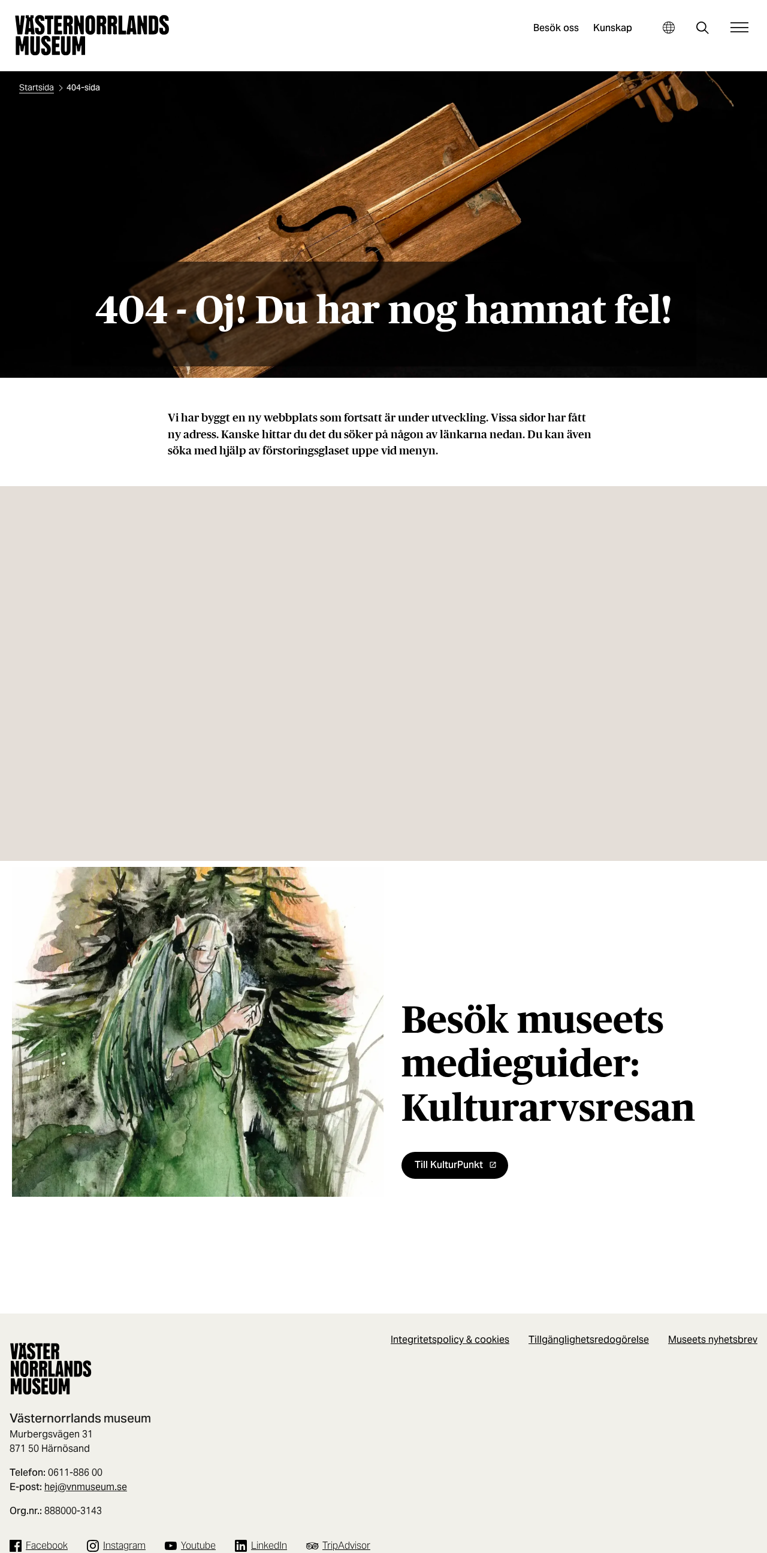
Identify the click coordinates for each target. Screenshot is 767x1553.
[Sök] (702, 29)
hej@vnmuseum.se (85, 1487)
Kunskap (612, 28)
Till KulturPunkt (449, 1164)
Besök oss (556, 28)
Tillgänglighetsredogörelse (589, 1339)
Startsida (36, 87)
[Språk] (668, 27)
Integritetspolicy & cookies (450, 1339)
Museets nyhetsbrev (712, 1339)
